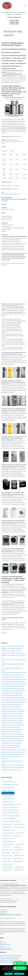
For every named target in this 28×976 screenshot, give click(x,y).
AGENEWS (7, 74)
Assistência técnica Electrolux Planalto (11, 745)
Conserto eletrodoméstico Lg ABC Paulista (12, 693)
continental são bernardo (8, 830)
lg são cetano (15, 852)
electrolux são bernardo (8, 841)
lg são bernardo (6, 852)
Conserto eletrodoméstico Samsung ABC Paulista (13, 690)
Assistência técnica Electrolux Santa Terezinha (13, 736)
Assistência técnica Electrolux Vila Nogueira (12, 713)
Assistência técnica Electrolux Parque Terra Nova (13, 752)
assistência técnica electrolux (9, 781)
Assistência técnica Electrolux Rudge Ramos (12, 740)
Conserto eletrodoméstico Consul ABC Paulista (13, 697)
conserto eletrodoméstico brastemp (11, 810)
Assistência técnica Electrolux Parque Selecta (13, 754)
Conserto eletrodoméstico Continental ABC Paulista (14, 699)
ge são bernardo (6, 847)
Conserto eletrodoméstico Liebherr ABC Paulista (13, 681)
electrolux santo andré (8, 838)
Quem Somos (3, 942)
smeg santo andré (19, 867)
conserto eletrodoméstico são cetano (11, 821)
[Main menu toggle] (25, 5)
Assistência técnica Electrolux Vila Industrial (12, 718)
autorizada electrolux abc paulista (10, 784)
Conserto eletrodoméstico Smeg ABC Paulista (13, 677)
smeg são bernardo (7, 869)
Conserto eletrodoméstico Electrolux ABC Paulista (14, 702)
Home (1, 941)
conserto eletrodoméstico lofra (10, 818)
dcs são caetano (16, 835)
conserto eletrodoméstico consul (10, 812)
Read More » (5, 633)
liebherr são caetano (19, 855)
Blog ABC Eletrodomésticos (6, 949)
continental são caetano (8, 832)
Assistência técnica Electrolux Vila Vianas (11, 704)
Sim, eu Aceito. (8, 973)
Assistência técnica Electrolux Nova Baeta (12, 769)
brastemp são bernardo (8, 798)
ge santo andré (19, 844)
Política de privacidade (5, 947)
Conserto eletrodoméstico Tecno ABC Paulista (13, 688)
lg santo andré (18, 849)
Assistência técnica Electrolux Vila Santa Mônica (13, 711)
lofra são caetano (7, 861)
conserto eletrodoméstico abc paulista (11, 804)
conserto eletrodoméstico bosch (10, 807)
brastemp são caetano (8, 801)
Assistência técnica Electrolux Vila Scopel (12, 709)
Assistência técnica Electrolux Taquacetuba (12, 729)
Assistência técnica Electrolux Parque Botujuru (13, 765)
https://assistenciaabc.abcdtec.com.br (11, 194)
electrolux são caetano (8, 844)
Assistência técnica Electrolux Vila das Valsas (12, 724)
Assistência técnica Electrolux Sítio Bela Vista (12, 734)
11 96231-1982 (18, 914)
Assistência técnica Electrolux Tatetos (11, 727)
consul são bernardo (18, 824)
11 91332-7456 (9, 914)
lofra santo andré (7, 858)
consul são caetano (7, 827)
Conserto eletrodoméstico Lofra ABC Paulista (12, 686)
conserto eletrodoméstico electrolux (11, 815)
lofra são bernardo (17, 858)
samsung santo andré (18, 861)
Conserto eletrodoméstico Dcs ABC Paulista (12, 674)
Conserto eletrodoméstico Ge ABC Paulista (12, 695)
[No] (26, 970)
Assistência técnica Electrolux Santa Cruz (12, 738)
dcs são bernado (6, 835)
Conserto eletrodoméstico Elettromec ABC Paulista (14, 679)
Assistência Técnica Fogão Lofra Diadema (12, 648)
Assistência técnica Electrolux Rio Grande (12, 743)
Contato (2, 946)
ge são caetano (16, 847)
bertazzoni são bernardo (8, 790)
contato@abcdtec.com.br (10, 918)
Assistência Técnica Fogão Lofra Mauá (11, 650)
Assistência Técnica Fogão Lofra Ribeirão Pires (13, 646)
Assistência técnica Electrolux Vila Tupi (11, 706)
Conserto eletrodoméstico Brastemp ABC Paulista (13, 44)
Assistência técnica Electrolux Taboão (11, 731)
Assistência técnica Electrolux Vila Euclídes (12, 722)
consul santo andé (7, 824)
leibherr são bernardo (8, 849)
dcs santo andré (20, 832)
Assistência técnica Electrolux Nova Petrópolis (13, 767)
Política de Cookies (19, 973)
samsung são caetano (8, 867)
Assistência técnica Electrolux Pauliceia (11, 747)
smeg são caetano (18, 869)
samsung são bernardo (8, 864)
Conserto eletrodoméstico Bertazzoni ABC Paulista (14, 684)
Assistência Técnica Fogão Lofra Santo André (12, 653)
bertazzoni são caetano (8, 793)
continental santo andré (19, 827)
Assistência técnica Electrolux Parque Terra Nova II (14, 749)
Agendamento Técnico (5, 944)
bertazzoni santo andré (8, 787)
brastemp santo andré (8, 795)
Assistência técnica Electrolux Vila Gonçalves (12, 720)
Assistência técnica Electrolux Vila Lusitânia (12, 715)
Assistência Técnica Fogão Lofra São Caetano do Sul (12, 962)
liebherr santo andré (7, 855)
